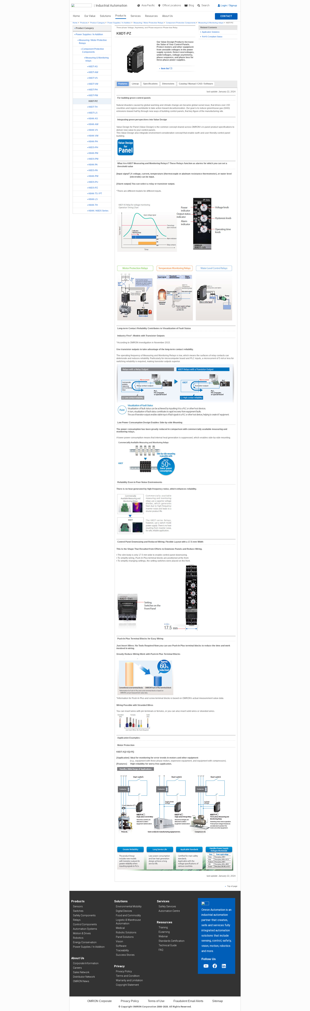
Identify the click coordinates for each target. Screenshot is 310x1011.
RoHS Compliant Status (211, 37)
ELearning (164, 931)
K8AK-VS (93, 130)
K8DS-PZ (93, 188)
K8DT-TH (93, 107)
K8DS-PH (93, 147)
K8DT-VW (93, 84)
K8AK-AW (93, 124)
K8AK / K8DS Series (98, 210)
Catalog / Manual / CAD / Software (196, 84)
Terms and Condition (128, 975)
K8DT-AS (93, 66)
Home (76, 16)
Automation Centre (169, 910)
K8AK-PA (93, 164)
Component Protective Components (181, 23)
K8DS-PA (93, 170)
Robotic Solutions (126, 932)
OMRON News (81, 981)
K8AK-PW (93, 176)
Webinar (163, 936)
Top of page (232, 886)
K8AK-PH (93, 141)
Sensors (78, 906)
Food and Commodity (128, 915)
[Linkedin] (223, 965)
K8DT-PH (93, 89)
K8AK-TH (93, 205)
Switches (78, 910)
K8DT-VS (93, 78)
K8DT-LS (93, 113)
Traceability (122, 950)
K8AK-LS (93, 199)
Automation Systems (85, 928)
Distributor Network (84, 976)
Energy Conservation (85, 942)
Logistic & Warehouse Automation (128, 921)
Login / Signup (228, 5)
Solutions (105, 16)
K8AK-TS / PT (95, 193)
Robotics (78, 937)
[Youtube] (205, 965)
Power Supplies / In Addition (119, 23)
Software (121, 945)
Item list (165, 68)
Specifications (150, 84)
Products (120, 15)
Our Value (89, 16)
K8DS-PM (93, 159)
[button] (226, 16)
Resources (151, 16)
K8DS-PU (93, 182)
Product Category (97, 23)
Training (163, 927)
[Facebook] (214, 965)
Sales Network (81, 972)
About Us (167, 16)
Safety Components (84, 915)
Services (136, 16)
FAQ (161, 949)
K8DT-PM (93, 95)
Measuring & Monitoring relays (210, 23)
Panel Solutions (125, 936)
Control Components (85, 924)
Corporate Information (85, 963)
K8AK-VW (93, 136)
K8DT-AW (93, 72)
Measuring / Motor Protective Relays (148, 23)
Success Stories (125, 954)
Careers (77, 967)
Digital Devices (124, 910)
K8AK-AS (93, 118)
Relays (77, 919)
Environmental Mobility (129, 906)
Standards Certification (171, 940)
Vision (119, 941)
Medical (120, 928)
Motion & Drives (82, 933)
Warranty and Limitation (129, 980)
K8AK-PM (93, 153)
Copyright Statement (127, 984)
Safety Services (167, 906)
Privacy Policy (124, 971)
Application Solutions (210, 32)
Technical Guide (168, 945)
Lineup (135, 84)
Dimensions (168, 84)
